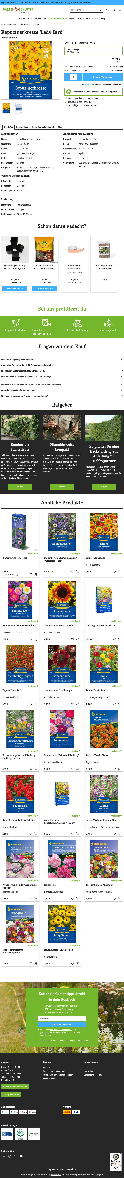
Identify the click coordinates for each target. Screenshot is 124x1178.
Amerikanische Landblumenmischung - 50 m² (59, 821)
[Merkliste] (30, 574)
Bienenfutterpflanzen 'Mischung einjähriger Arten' (18, 757)
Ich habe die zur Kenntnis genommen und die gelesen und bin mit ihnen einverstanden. (61, 1032)
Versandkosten (56, 1175)
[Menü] (120, 1154)
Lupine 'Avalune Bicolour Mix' (101, 820)
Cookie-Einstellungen (93, 1075)
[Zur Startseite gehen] (18, 10)
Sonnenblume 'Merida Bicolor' (59, 625)
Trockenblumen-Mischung (99, 884)
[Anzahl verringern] (67, 77)
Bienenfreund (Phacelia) (14, 557)
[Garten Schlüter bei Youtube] (21, 1156)
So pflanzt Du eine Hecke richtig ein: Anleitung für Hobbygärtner (104, 453)
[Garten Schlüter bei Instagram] (10, 1156)
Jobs (86, 1067)
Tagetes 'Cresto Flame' (97, 755)
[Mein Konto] (114, 10)
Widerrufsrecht (49, 1078)
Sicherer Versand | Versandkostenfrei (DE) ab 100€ (21, 2)
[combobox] (84, 10)
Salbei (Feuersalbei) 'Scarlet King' (19, 820)
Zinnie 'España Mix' (96, 690)
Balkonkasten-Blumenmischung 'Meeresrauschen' (60, 559)
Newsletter (88, 1071)
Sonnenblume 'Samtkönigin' (58, 690)
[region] (30, 77)
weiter (20, 487)
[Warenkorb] (120, 10)
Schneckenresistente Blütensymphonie (12, 951)
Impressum (53, 1169)
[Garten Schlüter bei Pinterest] (15, 1156)
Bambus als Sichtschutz (20, 447)
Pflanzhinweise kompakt (62, 447)
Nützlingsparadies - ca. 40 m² (100, 625)
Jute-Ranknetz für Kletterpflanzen (104, 267)
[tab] (8, 127)
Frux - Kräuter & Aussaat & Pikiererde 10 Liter (45, 267)
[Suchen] (100, 10)
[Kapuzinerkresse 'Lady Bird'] (30, 70)
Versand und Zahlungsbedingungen (58, 1075)
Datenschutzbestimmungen (61, 1029)
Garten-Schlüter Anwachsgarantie (54, 2)
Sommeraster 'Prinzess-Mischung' (61, 755)
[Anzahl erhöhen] (80, 77)
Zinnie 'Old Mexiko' (96, 557)
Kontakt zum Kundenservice (80, 2)
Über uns (46, 1067)
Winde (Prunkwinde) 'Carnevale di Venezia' (19, 886)
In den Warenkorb (102, 77)
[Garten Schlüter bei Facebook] (4, 1156)
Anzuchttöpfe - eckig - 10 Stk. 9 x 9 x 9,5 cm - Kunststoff (15, 267)
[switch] (116, 1168)
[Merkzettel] (108, 10)
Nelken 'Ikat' (50, 884)
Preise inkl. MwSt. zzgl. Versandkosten (79, 67)
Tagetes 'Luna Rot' (11, 690)
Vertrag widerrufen (11, 1094)
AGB (57, 1032)
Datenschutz (70, 1169)
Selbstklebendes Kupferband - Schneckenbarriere (74, 267)
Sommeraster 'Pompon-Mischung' (19, 625)
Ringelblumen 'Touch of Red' (58, 949)
